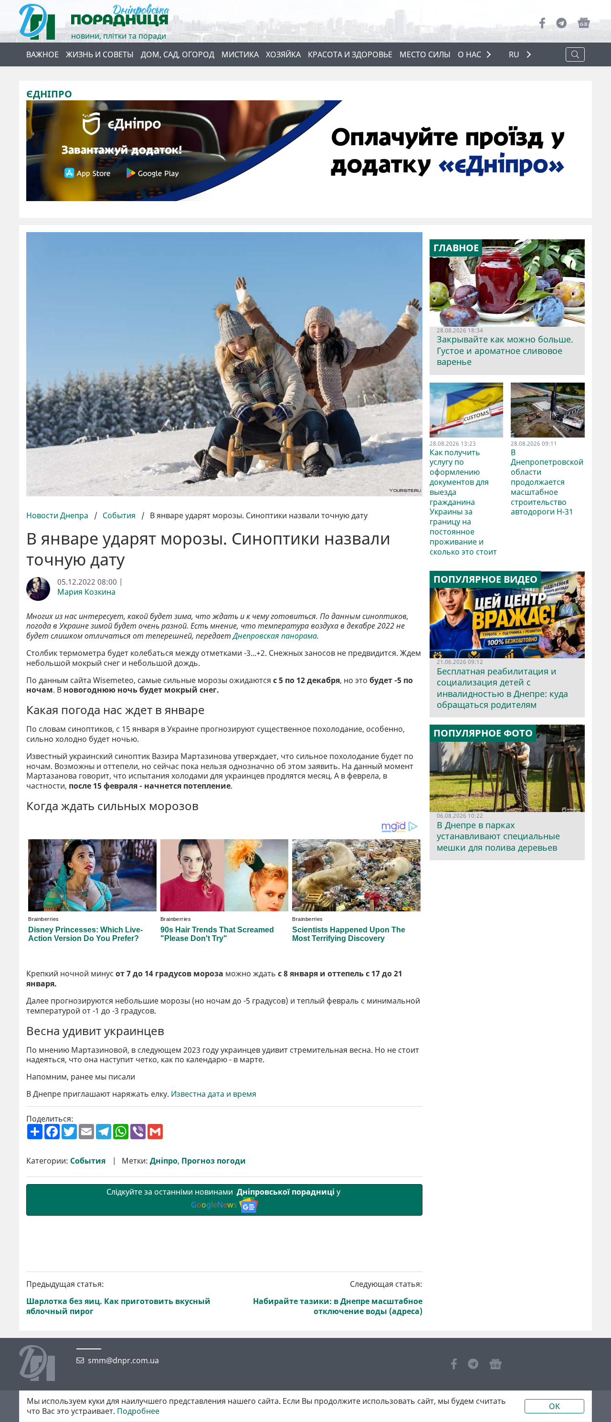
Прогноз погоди (213, 1161)
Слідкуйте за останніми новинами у (224, 1198)
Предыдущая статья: (118, 1297)
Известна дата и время (213, 1094)
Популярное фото (483, 733)
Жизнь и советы (100, 54)
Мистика (240, 54)
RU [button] (515, 55)
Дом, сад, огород (177, 54)
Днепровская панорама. (277, 636)
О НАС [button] (469, 54)
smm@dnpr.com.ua (123, 1361)
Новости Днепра (58, 515)
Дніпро (164, 1161)
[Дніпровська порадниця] (44, 1364)
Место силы (425, 54)
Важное (42, 54)
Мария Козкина (86, 592)
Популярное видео (485, 579)
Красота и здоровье (350, 54)
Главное (456, 248)
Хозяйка (283, 54)
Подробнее (138, 1411)
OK (554, 1406)
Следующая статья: (337, 1297)
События (119, 515)
